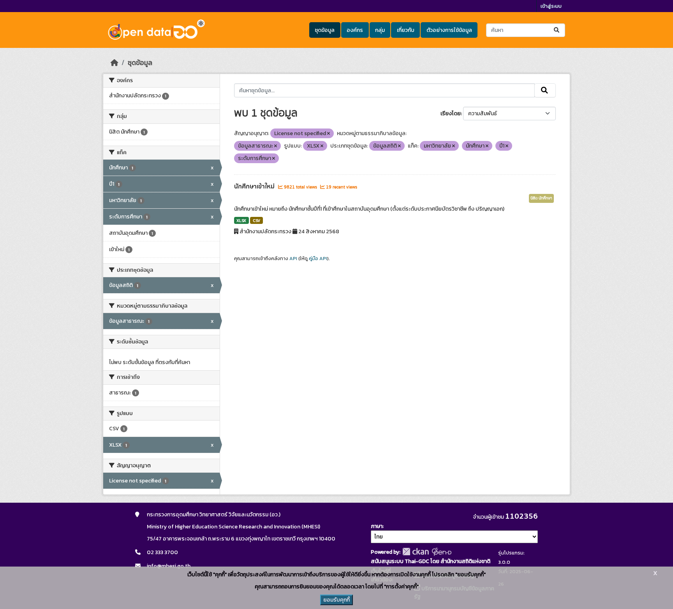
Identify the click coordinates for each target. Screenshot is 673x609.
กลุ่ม (380, 30)
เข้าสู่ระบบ (551, 6)
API (293, 258)
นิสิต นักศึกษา (541, 198)
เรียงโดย (450, 113)
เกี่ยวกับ (405, 30)
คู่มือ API (318, 258)
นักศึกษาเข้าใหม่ (255, 186)
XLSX (241, 220)
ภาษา (376, 526)
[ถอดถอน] (328, 133)
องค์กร (355, 30)
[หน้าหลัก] (114, 63)
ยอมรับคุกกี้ (336, 600)
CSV (256, 220)
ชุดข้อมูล (325, 30)
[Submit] (557, 30)
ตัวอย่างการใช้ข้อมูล (449, 30)
